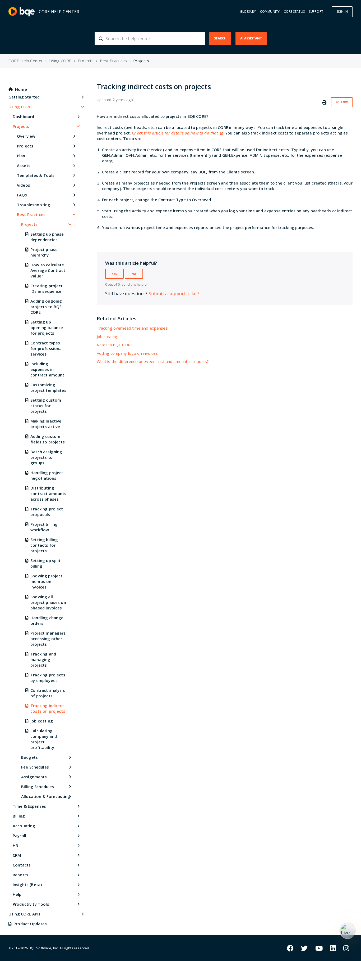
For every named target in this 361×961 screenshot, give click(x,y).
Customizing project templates (48, 387)
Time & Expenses (29, 806)
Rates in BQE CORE (115, 344)
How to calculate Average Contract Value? (47, 270)
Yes (114, 274)
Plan (21, 155)
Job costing (41, 721)
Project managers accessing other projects (48, 638)
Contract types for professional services (46, 348)
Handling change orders (46, 620)
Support (316, 12)
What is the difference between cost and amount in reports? (153, 361)
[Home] (21, 11)
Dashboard (23, 116)
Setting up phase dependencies (47, 236)
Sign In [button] (342, 11)
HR (15, 845)
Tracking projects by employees (47, 677)
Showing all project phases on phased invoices (48, 602)
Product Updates (30, 923)
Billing (19, 816)
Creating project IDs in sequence (46, 288)
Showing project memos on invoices (46, 581)
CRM (17, 855)
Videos (23, 185)
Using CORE (60, 60)
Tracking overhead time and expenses (132, 328)
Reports (20, 874)
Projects (86, 60)
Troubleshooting (33, 204)
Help (17, 894)
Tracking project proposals (46, 511)
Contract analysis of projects (47, 693)
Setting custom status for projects (45, 405)
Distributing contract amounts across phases (48, 493)
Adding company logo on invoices (127, 353)
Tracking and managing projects (43, 659)
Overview (26, 136)
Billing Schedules (37, 786)
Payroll (19, 835)
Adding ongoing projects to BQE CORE (46, 306)
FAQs (22, 194)
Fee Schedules (35, 767)
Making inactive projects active (45, 423)
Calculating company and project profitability (43, 739)
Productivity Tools (31, 904)
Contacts (22, 865)
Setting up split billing (45, 563)
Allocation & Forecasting (45, 796)
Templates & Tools (36, 175)
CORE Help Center (25, 60)
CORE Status (294, 12)
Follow (342, 102)
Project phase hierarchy (44, 252)
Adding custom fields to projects (47, 439)
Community (270, 12)
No (134, 274)
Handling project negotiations (46, 475)
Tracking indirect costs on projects (47, 708)
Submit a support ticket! (174, 293)
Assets (23, 165)
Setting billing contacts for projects (44, 545)
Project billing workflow (44, 527)
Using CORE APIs (24, 914)
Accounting (24, 825)
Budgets (29, 757)
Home (21, 89)
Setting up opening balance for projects (46, 327)
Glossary (248, 12)
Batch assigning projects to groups (46, 457)
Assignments (34, 776)
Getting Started (24, 97)
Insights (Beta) (27, 884)
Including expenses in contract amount (47, 369)
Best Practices (113, 60)
